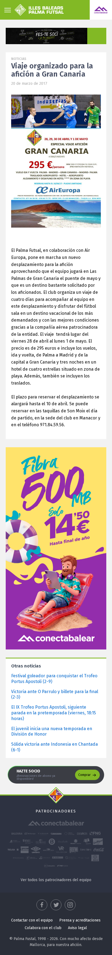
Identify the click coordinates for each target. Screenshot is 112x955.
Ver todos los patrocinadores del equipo (56, 880)
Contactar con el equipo (32, 920)
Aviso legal (77, 928)
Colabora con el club (43, 928)
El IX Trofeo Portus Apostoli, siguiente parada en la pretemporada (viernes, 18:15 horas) (53, 713)
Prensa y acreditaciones (80, 920)
